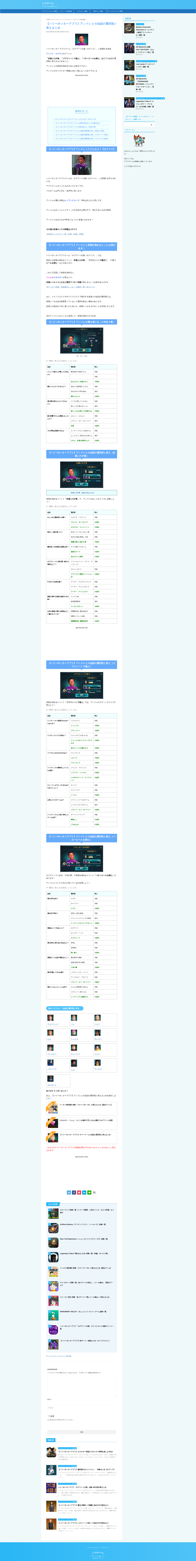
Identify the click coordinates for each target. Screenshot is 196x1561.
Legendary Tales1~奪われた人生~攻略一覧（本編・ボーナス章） (84, 1253)
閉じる (84, 111)
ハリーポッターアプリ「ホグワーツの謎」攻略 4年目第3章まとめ (82, 1487)
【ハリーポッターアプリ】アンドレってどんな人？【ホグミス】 (75, 119)
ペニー (97, 1024)
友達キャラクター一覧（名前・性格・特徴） (66, 234)
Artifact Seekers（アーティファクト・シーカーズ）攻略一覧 (83, 1224)
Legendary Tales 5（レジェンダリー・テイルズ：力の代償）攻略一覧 (145, 104)
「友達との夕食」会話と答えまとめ (81, 493)
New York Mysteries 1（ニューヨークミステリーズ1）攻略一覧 (84, 1239)
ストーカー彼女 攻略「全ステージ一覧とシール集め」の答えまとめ (84, 1297)
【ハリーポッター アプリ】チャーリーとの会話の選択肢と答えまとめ (85, 1135)
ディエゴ (98, 1069)
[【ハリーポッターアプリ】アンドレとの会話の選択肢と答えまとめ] (84, 1192)
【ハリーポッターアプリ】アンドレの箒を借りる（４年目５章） (75, 127)
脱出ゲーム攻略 (98, 11)
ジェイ (97, 1054)
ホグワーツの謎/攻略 (65, 11)
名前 (49, 1399)
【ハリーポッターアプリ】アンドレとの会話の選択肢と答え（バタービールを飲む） (81, 138)
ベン (73, 1024)
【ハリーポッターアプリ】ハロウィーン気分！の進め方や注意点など (83, 1523)
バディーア (52, 1069)
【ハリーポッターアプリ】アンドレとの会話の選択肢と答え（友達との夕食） (79, 131)
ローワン (98, 1039)
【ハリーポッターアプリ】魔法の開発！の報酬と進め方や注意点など (83, 1505)
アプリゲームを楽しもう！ (98, 1556)
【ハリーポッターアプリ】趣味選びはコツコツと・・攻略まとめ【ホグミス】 (86, 1469)
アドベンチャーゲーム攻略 (115, 11)
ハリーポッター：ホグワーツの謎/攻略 (59, 1356)
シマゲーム (48, 3)
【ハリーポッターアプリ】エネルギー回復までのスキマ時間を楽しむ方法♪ (85, 1452)
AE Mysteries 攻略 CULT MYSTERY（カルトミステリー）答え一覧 (145, 49)
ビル (49, 1039)
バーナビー (52, 1054)
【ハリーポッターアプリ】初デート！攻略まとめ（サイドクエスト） (85, 1341)
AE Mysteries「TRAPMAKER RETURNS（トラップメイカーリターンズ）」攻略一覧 (145, 84)
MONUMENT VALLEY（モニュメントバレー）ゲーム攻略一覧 (83, 1312)
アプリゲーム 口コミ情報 (49, 11)
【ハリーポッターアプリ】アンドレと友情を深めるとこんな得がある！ (77, 123)
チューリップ (52, 1024)
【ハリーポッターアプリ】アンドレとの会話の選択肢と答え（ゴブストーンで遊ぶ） (81, 135)
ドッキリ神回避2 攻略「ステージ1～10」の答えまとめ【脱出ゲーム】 (86, 1268)
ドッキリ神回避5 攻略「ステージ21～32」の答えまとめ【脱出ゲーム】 (86, 1105)
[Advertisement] (81, 90)
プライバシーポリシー (93, 1547)
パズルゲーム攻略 (82, 11)
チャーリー (75, 1054)
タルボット (52, 1085)
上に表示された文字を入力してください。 (60, 1420)
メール (50, 1408)
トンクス (74, 1039)
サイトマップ (105, 1547)
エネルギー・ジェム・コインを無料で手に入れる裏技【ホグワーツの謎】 (87, 1120)
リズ (73, 1070)
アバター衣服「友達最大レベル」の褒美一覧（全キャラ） (72, 287)
